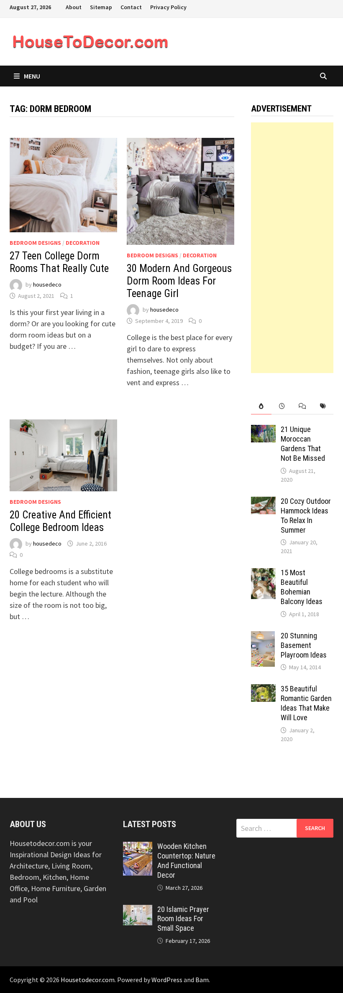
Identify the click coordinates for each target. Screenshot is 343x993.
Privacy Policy (168, 7)
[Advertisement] (292, 247)
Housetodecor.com (88, 979)
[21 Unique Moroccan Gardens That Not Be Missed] (263, 430)
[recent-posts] (281, 406)
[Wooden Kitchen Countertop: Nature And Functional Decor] (137, 847)
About (74, 7)
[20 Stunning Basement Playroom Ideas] (263, 637)
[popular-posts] (261, 406)
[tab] (261, 406)
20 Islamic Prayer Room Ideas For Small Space (183, 919)
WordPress (166, 979)
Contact (131, 7)
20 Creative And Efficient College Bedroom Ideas (60, 521)
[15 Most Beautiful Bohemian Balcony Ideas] (263, 574)
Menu (32, 76)
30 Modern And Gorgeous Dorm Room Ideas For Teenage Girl (179, 281)
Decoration (83, 242)
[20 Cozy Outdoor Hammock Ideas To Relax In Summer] (263, 502)
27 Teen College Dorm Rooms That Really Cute (59, 262)
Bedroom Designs (35, 242)
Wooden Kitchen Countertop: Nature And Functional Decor (186, 860)
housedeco (47, 285)
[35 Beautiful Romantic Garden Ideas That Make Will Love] (263, 690)
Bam (202, 979)
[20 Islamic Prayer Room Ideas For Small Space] (137, 910)
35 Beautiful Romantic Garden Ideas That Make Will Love (306, 703)
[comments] (302, 406)
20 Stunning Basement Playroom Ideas (304, 645)
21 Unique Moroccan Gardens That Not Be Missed (303, 443)
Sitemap (101, 7)
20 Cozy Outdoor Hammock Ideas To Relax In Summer (306, 515)
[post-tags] (322, 406)
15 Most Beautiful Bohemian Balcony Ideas (302, 587)
